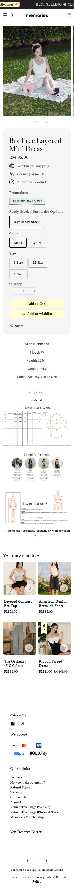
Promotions (18, 193)
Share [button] (19, 326)
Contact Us (18, 797)
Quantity (15, 284)
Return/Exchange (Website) (30, 807)
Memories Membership (27, 817)
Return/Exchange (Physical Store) (35, 812)
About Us (17, 802)
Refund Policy (20, 787)
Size (12, 253)
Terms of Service (20, 877)
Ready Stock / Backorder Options (36, 211)
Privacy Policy (44, 877)
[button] (5, 15)
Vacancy (16, 792)
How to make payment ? (27, 782)
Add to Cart (37, 304)
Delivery (16, 777)
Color (13, 234)
